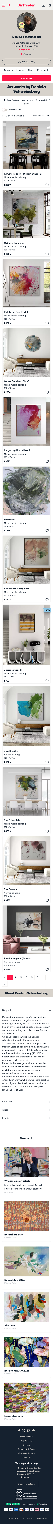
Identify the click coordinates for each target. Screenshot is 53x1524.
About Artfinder (26, 1437)
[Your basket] (49, 5)
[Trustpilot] (26, 1503)
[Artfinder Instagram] (28, 1431)
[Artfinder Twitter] (23, 1431)
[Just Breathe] (26, 725)
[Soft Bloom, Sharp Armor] (26, 569)
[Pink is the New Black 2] (26, 292)
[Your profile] (43, 5)
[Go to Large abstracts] (26, 1401)
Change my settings (26, 1484)
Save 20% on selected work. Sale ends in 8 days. (28, 102)
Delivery (26, 1445)
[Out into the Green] (26, 223)
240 (36, 46)
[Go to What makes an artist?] (26, 1170)
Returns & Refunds (26, 1449)
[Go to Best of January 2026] (26, 1356)
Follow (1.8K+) (28, 62)
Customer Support (26, 1453)
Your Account (26, 1441)
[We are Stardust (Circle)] (26, 361)
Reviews (20, 70)
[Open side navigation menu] (3, 5)
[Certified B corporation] (26, 1494)
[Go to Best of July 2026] (26, 1265)
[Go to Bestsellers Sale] (26, 1220)
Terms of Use (28, 1518)
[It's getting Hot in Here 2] (26, 430)
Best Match (38, 115)
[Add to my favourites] (47, 185)
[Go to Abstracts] (26, 1311)
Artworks (8, 70)
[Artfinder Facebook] (19, 1431)
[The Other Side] (26, 800)
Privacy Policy (42, 1518)
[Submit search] (9, 5)
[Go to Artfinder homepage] (26, 5)
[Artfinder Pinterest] (33, 1431)
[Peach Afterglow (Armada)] (26, 939)
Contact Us (27, 1457)
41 (48, 977)
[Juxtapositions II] (26, 644)
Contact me (26, 78)
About (31, 70)
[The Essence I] (26, 869)
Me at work (42, 70)
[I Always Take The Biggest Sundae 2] (26, 154)
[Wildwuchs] (26, 500)
